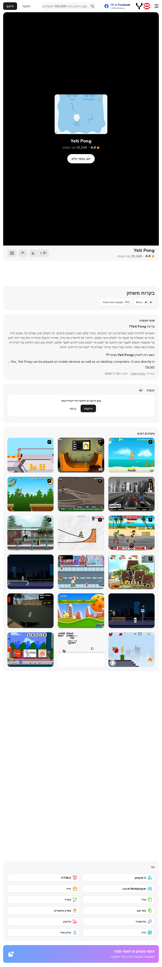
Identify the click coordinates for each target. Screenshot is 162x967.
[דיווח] (22, 253)
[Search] (92, 6)
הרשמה (88, 408)
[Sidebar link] (156, 6)
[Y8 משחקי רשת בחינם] (143, 6)
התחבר (26, 6)
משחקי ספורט (138, 373)
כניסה (73, 408)
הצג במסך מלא (81, 159)
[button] (150, 367)
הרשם (10, 6)
